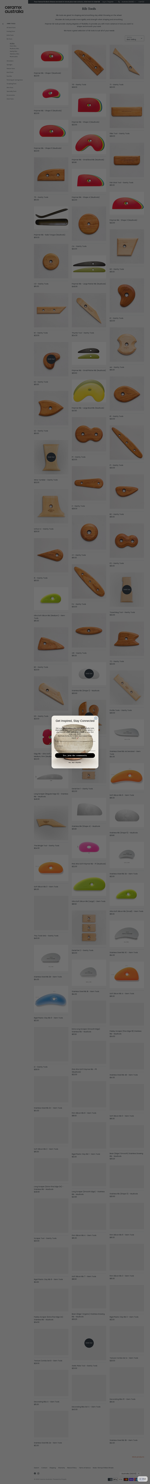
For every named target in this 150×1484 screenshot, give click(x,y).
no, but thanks (75, 762)
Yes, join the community (75, 755)
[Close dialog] (95, 718)
